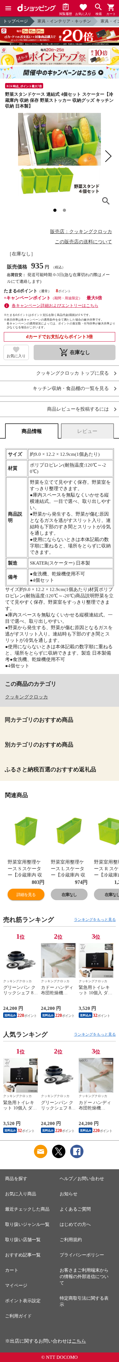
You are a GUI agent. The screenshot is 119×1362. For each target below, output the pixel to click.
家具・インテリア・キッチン (64, 21)
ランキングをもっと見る (95, 919)
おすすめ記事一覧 (23, 1255)
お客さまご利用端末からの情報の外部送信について (84, 1276)
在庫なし (69, 894)
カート (11, 1270)
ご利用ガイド (18, 1316)
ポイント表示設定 (23, 1300)
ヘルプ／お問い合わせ (82, 1178)
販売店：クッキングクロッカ (81, 231)
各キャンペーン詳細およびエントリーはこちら (55, 305)
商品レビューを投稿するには (78, 409)
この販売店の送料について (83, 241)
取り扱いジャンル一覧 (27, 1224)
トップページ (15, 21)
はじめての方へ (75, 1224)
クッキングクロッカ (26, 696)
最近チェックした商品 (27, 1209)
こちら (79, 1341)
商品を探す (16, 1178)
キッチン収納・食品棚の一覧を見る (71, 388)
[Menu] (8, 8)
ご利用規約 (71, 1239)
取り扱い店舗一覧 (23, 1239)
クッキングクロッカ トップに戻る (72, 373)
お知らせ (68, 1194)
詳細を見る (26, 894)
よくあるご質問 (75, 1209)
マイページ (16, 1285)
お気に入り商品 (20, 1194)
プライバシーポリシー (82, 1255)
